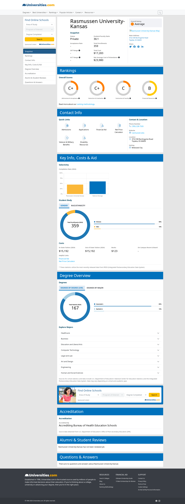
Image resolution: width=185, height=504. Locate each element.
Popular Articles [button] (66, 12)
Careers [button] (78, 12)
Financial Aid (64, 259)
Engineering (66, 367)
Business (64, 339)
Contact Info (30, 60)
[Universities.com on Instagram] (159, 501)
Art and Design (67, 361)
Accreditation (30, 73)
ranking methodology (85, 104)
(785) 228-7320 (137, 126)
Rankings (28, 56)
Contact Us (141, 478)
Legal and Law (66, 356)
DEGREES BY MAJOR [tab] (95, 288)
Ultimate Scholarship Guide (124, 478)
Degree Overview (32, 69)
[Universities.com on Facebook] (156, 501)
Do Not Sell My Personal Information (149, 490)
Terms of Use (142, 484)
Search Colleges (104, 478)
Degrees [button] (26, 12)
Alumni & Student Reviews (35, 78)
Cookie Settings (143, 487)
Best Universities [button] (39, 12)
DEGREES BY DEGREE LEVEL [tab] (72, 288)
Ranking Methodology (106, 487)
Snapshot (29, 51)
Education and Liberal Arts (71, 344)
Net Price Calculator (67, 261)
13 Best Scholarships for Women (126, 481)
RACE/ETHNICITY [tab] (78, 205)
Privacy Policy (142, 481)
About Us (102, 484)
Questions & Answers (33, 82)
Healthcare (65, 333)
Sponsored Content (30, 44)
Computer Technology (70, 350)
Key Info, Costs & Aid (33, 64)
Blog (100, 481)
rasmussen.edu (138, 133)
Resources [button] (89, 12)
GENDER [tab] (64, 205)
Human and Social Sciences (72, 373)
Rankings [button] (53, 12)
